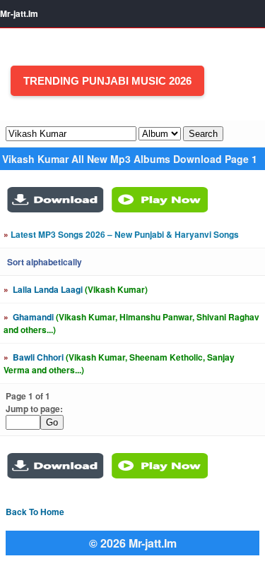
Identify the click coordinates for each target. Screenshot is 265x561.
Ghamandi (131, 323)
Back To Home (35, 511)
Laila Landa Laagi (76, 289)
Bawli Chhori (119, 363)
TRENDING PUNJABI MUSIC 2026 (107, 81)
